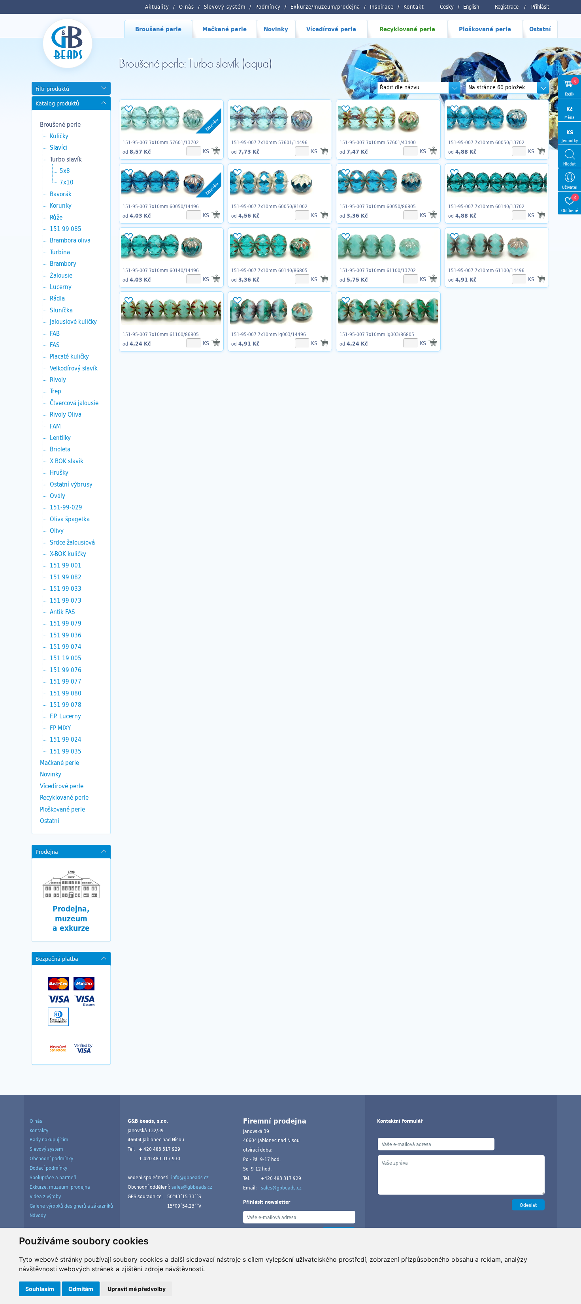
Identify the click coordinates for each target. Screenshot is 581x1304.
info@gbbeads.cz (190, 1177)
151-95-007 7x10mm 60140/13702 (486, 206)
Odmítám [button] (80, 1288)
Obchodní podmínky (51, 1158)
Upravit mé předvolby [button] (137, 1288)
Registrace (507, 7)
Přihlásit (540, 7)
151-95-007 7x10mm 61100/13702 (378, 270)
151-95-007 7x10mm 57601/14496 (269, 142)
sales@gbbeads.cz (192, 1186)
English (471, 7)
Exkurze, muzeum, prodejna (60, 1186)
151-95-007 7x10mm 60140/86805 (269, 270)
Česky (447, 7)
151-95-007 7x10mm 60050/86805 (378, 206)
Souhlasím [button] (39, 1288)
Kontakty (39, 1130)
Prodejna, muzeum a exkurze (71, 918)
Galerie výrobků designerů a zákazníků (71, 1205)
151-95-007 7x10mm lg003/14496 (268, 334)
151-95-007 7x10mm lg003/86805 (377, 334)
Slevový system (46, 1148)
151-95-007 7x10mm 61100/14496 (486, 270)
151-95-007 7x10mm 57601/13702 (161, 142)
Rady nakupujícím (49, 1139)
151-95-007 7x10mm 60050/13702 (486, 142)
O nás (36, 1120)
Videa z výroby (45, 1196)
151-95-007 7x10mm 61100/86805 (161, 334)
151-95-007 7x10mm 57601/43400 (378, 142)
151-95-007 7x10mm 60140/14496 (161, 270)
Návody (38, 1215)
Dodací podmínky (48, 1167)
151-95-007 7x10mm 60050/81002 (269, 206)
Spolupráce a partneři (53, 1177)
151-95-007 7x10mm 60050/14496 (161, 206)
